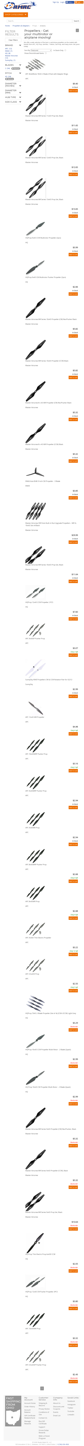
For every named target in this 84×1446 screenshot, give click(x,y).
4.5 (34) (8, 76)
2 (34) (7, 68)
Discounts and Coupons (58, 1407)
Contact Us (43, 1418)
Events (55, 1412)
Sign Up (56, 2)
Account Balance (27, 1411)
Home (7, 26)
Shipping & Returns (43, 1404)
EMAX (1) (8, 51)
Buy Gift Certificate (43, 1422)
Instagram (71, 1404)
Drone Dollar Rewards (44, 1431)
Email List (56, 1415)
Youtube (71, 1411)
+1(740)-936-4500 (63, 1444)
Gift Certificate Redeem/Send (29, 1416)
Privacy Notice (44, 1409)
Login (62, 2)
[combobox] (39, 21)
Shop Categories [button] (14, 14)
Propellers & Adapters (21, 26)
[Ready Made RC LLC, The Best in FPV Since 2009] (20, 5)
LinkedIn (71, 1415)
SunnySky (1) (10, 60)
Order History (29, 1406)
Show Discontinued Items (34, 53)
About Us (56, 1403)
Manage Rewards (27, 1422)
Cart (79, 2)
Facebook (71, 1401)
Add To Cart (73, 91)
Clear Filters (13, 40)
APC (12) (8, 49)
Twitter (70, 1408)
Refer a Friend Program (44, 1437)
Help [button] (70, 2)
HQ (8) (7, 53)
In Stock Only (58, 50)
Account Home (30, 1403)
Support (42, 1427)
